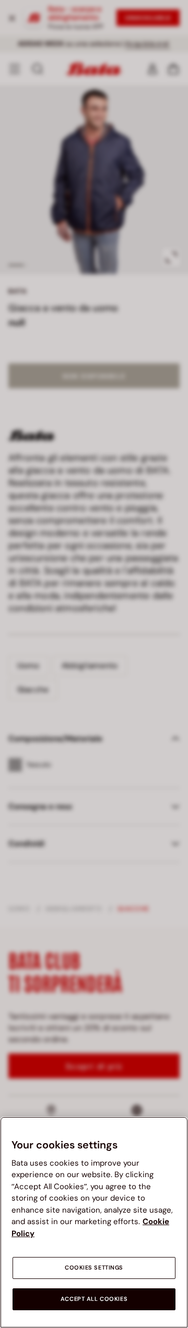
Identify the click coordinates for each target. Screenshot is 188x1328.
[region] (94, 1222)
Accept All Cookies (94, 1299)
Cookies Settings (94, 1268)
